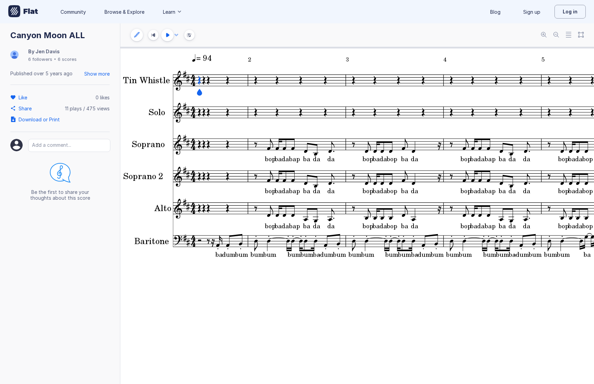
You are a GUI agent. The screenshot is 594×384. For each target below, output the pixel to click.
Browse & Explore (124, 12)
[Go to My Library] (23, 11)
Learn (169, 12)
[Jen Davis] (14, 55)
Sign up (531, 12)
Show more (97, 74)
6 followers (40, 59)
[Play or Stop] (167, 35)
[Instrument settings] (137, 35)
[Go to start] (153, 35)
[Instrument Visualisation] (189, 35)
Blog (495, 12)
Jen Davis (47, 51)
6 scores (67, 59)
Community (73, 12)
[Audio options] (176, 35)
